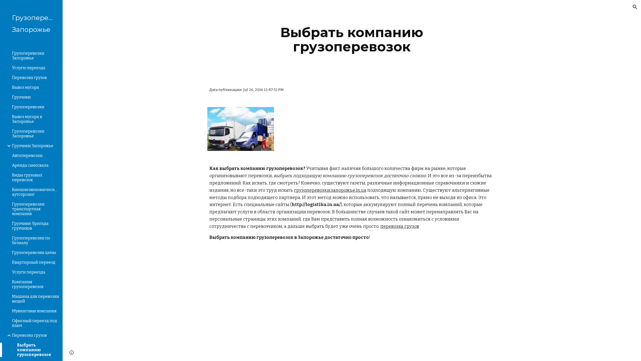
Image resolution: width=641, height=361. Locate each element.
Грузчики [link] (21, 97)
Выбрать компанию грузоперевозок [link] (34, 350)
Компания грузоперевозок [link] (28, 284)
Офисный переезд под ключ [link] (34, 323)
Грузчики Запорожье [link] (32, 145)
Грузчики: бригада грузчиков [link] (30, 226)
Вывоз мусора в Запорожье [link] (27, 119)
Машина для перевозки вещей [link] (35, 299)
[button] (635, 7)
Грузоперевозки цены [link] (34, 252)
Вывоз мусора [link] (25, 87)
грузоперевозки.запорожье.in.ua (330, 190)
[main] (352, 39)
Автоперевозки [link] (27, 155)
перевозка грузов (399, 226)
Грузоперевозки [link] (28, 107)
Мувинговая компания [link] (34, 311)
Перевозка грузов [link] (29, 77)
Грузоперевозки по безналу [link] (31, 240)
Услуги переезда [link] (28, 67)
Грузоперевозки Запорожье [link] (28, 55)
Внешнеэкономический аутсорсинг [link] (36, 192)
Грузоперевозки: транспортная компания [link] (28, 209)
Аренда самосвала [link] (30, 165)
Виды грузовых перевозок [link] (27, 177)
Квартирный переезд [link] (33, 262)
